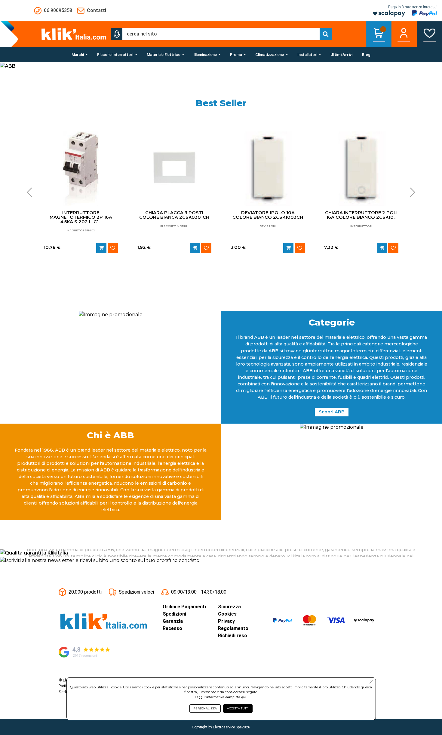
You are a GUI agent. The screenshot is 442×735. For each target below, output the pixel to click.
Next (411, 192)
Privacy (226, 621)
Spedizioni (174, 614)
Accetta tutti (238, 708)
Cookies (227, 614)
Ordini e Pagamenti (184, 607)
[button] (117, 34)
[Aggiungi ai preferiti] (113, 248)
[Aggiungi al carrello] (101, 248)
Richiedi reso (232, 635)
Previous (31, 192)
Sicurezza (229, 607)
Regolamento (233, 628)
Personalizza (205, 708)
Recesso (172, 628)
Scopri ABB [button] (332, 412)
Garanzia (173, 621)
